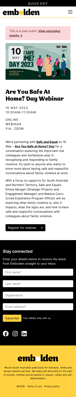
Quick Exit (38, 3)
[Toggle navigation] (70, 12)
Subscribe (12, 318)
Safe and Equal (47, 142)
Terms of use (34, 386)
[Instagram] (15, 334)
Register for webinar (22, 228)
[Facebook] (6, 334)
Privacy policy (52, 386)
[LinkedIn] (24, 334)
